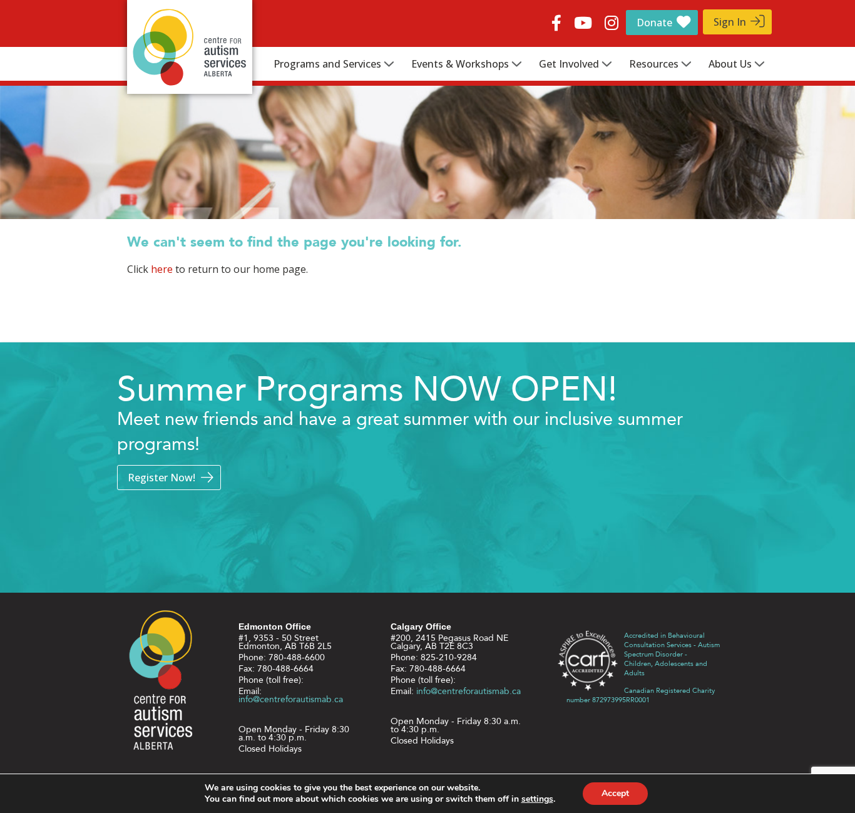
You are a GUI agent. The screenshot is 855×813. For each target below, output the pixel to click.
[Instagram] (611, 20)
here (162, 269)
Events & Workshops (460, 64)
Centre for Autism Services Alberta (189, 47)
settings (537, 799)
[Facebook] (556, 20)
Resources (653, 64)
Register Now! (161, 477)
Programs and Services (327, 64)
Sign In (730, 22)
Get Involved (569, 64)
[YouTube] (583, 20)
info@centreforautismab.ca (290, 699)
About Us (730, 64)
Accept (615, 793)
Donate (654, 22)
